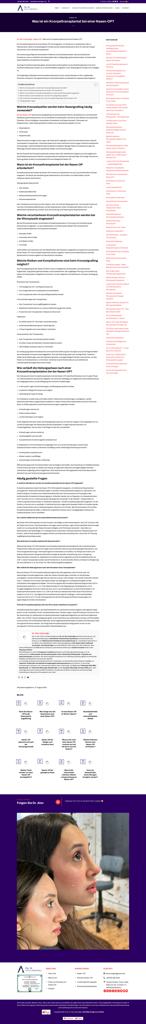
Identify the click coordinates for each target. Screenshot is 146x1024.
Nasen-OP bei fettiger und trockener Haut (47, 742)
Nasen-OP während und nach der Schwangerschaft (26, 743)
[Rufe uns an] (111, 1)
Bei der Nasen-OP (24, 115)
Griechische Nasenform (115, 338)
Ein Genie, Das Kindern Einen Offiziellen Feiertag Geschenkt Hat (117, 331)
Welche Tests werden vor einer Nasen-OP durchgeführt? (26, 773)
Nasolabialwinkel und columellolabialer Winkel (90, 715)
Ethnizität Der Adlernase (115, 197)
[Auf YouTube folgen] (117, 1)
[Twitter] (25, 677)
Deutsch (122, 1)
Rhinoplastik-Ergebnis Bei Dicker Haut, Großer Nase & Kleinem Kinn (116, 154)
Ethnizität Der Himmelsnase (117, 201)
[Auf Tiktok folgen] (105, 1)
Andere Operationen (104, 8)
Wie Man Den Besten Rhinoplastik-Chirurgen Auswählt (115, 296)
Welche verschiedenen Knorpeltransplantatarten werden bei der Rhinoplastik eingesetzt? (49, 93)
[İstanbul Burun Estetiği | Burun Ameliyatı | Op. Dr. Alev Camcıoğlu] (49, 1)
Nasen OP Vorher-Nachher (83, 8)
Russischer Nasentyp (114, 241)
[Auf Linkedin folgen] (115, 1)
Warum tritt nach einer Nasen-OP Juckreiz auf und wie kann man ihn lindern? (69, 744)
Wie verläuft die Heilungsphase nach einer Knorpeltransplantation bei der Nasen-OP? (48, 98)
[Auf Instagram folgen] (103, 1)
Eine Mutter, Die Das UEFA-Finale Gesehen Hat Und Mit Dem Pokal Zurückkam (117, 107)
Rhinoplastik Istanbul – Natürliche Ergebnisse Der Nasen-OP (116, 130)
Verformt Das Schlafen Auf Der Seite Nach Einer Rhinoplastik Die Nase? (117, 91)
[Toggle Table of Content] (94, 85)
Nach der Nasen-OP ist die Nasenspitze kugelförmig (26, 715)
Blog (117, 8)
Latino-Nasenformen (114, 187)
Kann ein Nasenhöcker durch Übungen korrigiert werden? (90, 773)
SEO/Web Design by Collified (93, 1012)
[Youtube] (28, 677)
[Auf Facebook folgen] (101, 1)
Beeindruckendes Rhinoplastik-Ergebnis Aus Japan (116, 139)
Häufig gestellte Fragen (27, 101)
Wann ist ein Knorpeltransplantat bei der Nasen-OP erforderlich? (41, 90)
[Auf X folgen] (107, 1)
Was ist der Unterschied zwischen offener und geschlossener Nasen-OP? (69, 774)
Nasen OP (65, 8)
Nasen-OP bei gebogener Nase (47, 771)
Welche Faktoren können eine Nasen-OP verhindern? (90, 743)
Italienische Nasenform (115, 231)
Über (57, 8)
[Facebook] (22, 677)
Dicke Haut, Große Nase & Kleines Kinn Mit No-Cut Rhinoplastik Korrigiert (116, 357)
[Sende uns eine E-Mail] (109, 1)
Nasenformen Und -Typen (115, 227)
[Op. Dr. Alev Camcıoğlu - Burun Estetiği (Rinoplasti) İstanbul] (27, 8)
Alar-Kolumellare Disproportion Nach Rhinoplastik (113, 207)
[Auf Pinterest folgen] (113, 1)
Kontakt (125, 8)
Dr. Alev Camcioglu (24, 39)
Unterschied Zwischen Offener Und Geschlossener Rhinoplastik (117, 286)
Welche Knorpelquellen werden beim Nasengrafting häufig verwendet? (43, 88)
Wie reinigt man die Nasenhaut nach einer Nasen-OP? (47, 714)
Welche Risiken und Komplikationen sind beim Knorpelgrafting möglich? (44, 96)
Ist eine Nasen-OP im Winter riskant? (68, 713)
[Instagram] (19, 677)
